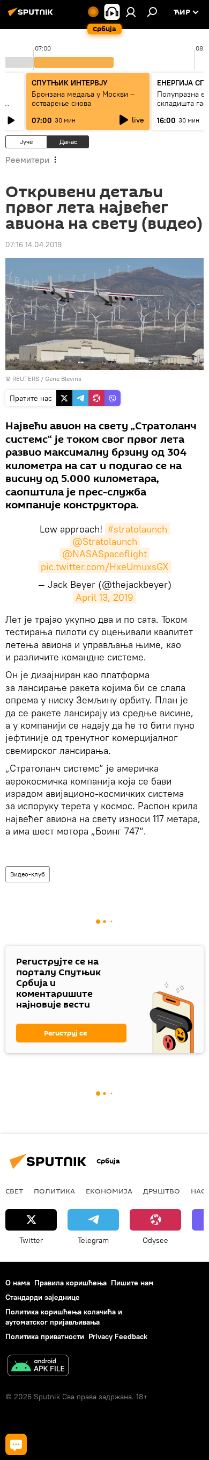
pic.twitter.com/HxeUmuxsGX (105, 566)
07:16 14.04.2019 (33, 244)
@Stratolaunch (104, 541)
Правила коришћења (70, 1283)
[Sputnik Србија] (32, 16)
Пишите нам (132, 1283)
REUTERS (25, 379)
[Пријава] (130, 12)
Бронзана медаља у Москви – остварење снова (83, 98)
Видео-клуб (27, 874)
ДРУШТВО (161, 1191)
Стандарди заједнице (42, 1297)
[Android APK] (38, 1367)
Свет (14, 1191)
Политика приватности (44, 1336)
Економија (109, 1191)
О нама (17, 1283)
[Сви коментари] (16, 1444)
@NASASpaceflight (104, 554)
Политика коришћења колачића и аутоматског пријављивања (63, 1317)
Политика (54, 1191)
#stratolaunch (137, 529)
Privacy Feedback (117, 1336)
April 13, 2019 (104, 597)
